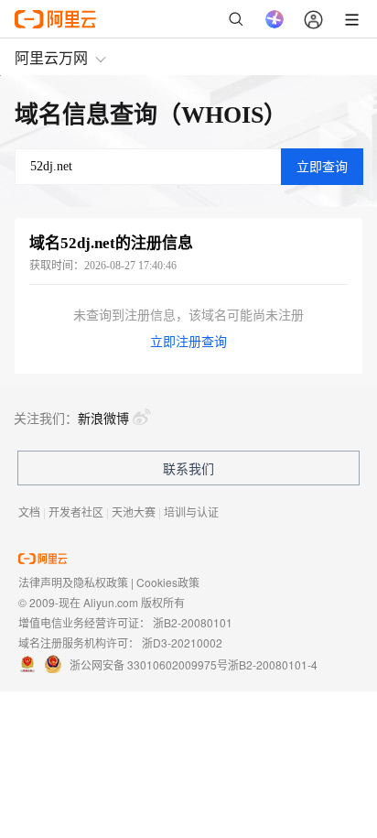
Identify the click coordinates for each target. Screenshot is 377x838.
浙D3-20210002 (182, 642)
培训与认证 (191, 511)
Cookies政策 (167, 582)
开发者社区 (75, 511)
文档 (29, 511)
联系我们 (188, 468)
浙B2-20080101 (192, 622)
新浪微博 (103, 417)
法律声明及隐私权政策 (73, 582)
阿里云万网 (51, 57)
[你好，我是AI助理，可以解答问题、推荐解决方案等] (274, 19)
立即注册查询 (188, 342)
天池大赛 (134, 511)
